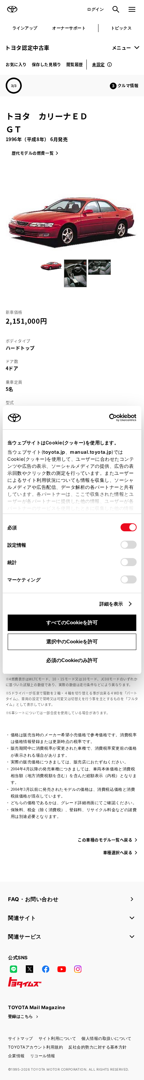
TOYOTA (12, 9)
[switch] (129, 545)
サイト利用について (57, 1038)
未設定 (98, 64)
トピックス (121, 27)
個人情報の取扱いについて (106, 1038)
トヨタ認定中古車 (27, 47)
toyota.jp (54, 452)
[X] (29, 969)
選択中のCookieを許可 (72, 641)
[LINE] (13, 969)
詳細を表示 (111, 604)
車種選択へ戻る (118, 852)
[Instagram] (77, 969)
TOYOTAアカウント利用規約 (35, 1047)
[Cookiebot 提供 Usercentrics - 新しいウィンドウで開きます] (107, 418)
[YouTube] (61, 969)
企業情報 (16, 1055)
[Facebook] (45, 969)
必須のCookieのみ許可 (72, 660)
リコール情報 (42, 1055)
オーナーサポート (69, 27)
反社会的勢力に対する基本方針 (97, 1047)
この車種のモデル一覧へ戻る (105, 840)
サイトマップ (20, 1038)
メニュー (121, 47)
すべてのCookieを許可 (72, 622)
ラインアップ (25, 27)
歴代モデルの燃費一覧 (33, 153)
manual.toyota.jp (91, 452)
